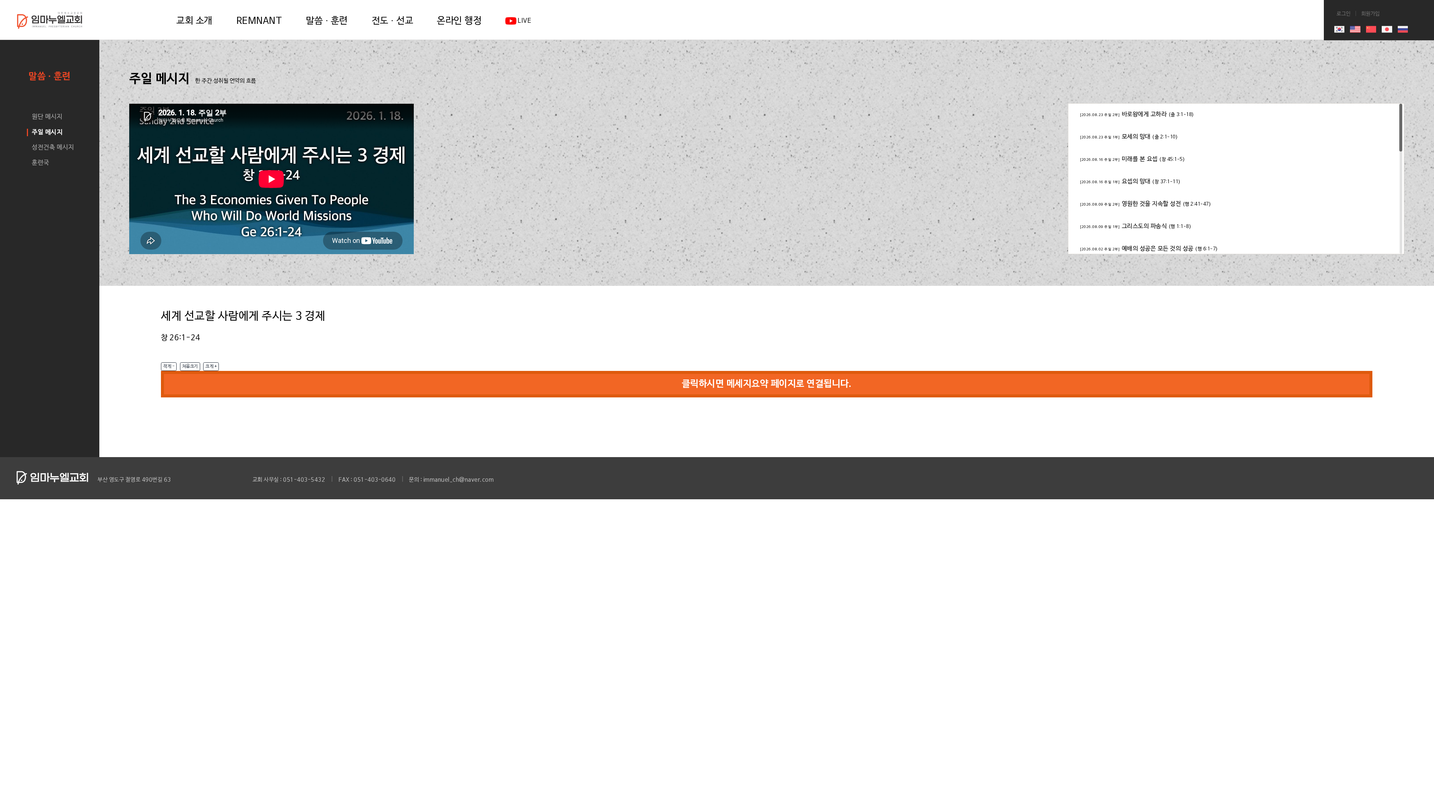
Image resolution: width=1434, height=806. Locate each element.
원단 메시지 (47, 117)
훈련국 (40, 162)
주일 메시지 (47, 132)
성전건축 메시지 (53, 147)
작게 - (168, 366)
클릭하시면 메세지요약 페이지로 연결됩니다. (767, 384)
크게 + (211, 366)
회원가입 (576, 4)
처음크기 (190, 366)
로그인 (546, 4)
